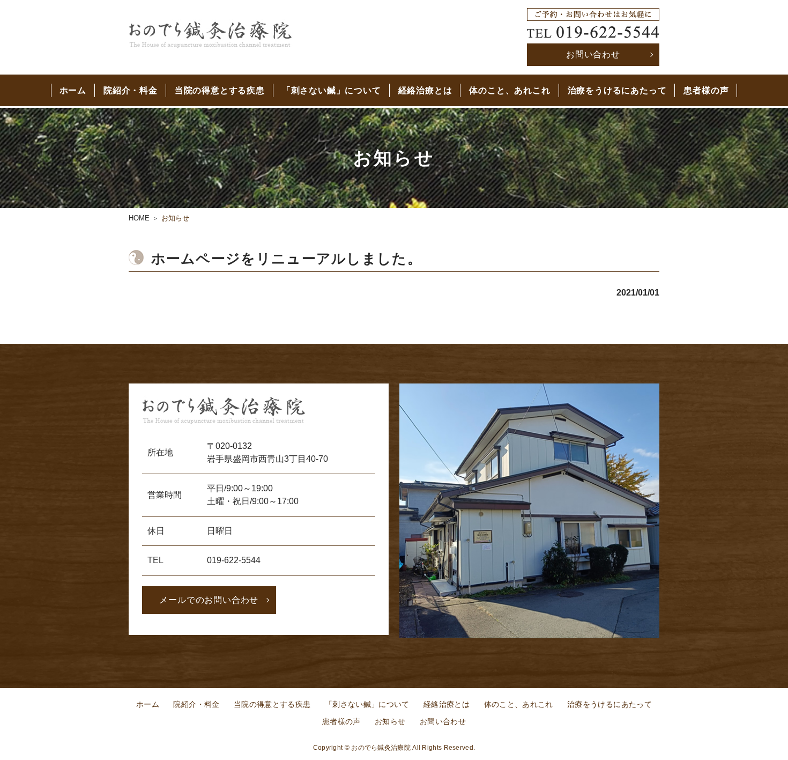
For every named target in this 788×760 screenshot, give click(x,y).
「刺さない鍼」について (331, 90)
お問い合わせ (593, 54)
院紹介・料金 (130, 90)
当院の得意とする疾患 (220, 90)
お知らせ (390, 721)
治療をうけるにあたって (617, 90)
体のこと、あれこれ (509, 90)
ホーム (73, 90)
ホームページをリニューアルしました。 (286, 259)
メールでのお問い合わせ (208, 599)
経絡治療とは (425, 90)
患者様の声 (705, 90)
